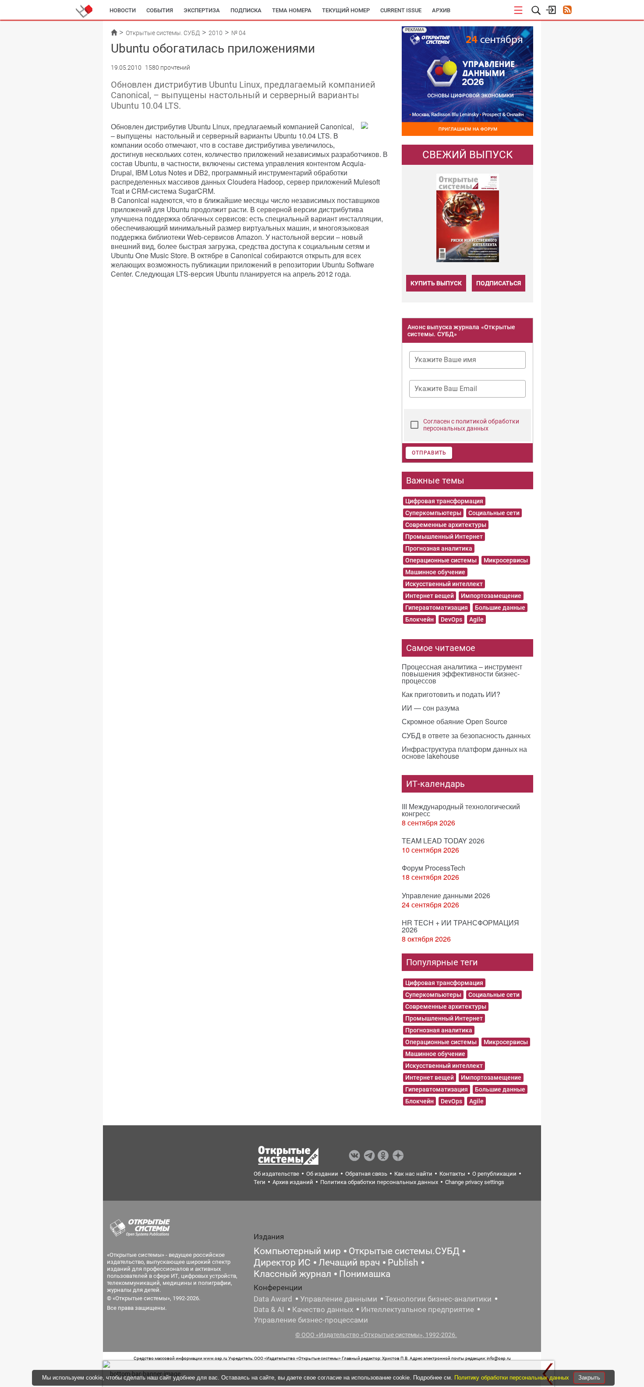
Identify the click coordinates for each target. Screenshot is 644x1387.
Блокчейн (419, 619)
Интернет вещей (429, 595)
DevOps (451, 619)
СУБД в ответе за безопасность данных (466, 735)
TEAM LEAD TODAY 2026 (443, 841)
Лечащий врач (349, 1262)
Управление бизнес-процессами (311, 1320)
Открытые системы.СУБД (404, 1251)
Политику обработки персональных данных (512, 1377)
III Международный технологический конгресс (461, 809)
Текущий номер (346, 10)
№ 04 (238, 32)
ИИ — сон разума (430, 708)
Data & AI (269, 1309)
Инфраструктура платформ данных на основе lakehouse (464, 752)
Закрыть (589, 1377)
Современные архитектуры (445, 524)
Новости (123, 10)
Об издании (322, 1173)
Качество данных (322, 1309)
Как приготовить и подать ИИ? (451, 694)
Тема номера (291, 10)
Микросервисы (506, 560)
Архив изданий (292, 1182)
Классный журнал (292, 1274)
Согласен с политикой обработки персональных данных (471, 425)
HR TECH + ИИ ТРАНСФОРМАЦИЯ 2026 (460, 926)
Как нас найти (413, 1173)
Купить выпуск (436, 283)
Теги (259, 1182)
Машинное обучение (435, 572)
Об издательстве (276, 1173)
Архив (441, 10)
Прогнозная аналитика (438, 548)
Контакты (452, 1173)
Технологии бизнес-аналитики (438, 1299)
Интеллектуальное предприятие (417, 1309)
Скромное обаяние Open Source (454, 721)
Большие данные (500, 607)
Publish (403, 1262)
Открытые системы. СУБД (163, 32)
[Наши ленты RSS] (567, 10)
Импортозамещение (491, 595)
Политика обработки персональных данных (379, 1182)
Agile (476, 619)
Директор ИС (282, 1262)
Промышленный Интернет (444, 536)
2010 (216, 32)
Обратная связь (366, 1173)
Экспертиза (202, 10)
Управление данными (338, 1299)
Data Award (273, 1299)
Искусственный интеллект (444, 583)
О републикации (494, 1173)
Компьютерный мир (297, 1251)
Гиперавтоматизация (436, 607)
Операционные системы (441, 560)
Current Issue (400, 10)
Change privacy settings (474, 1182)
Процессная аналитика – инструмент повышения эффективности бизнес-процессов (462, 673)
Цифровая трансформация (444, 501)
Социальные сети (494, 512)
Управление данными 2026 (446, 895)
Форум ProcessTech (433, 868)
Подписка (246, 10)
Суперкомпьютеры (433, 512)
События (159, 10)
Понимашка (364, 1274)
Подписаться (498, 283)
